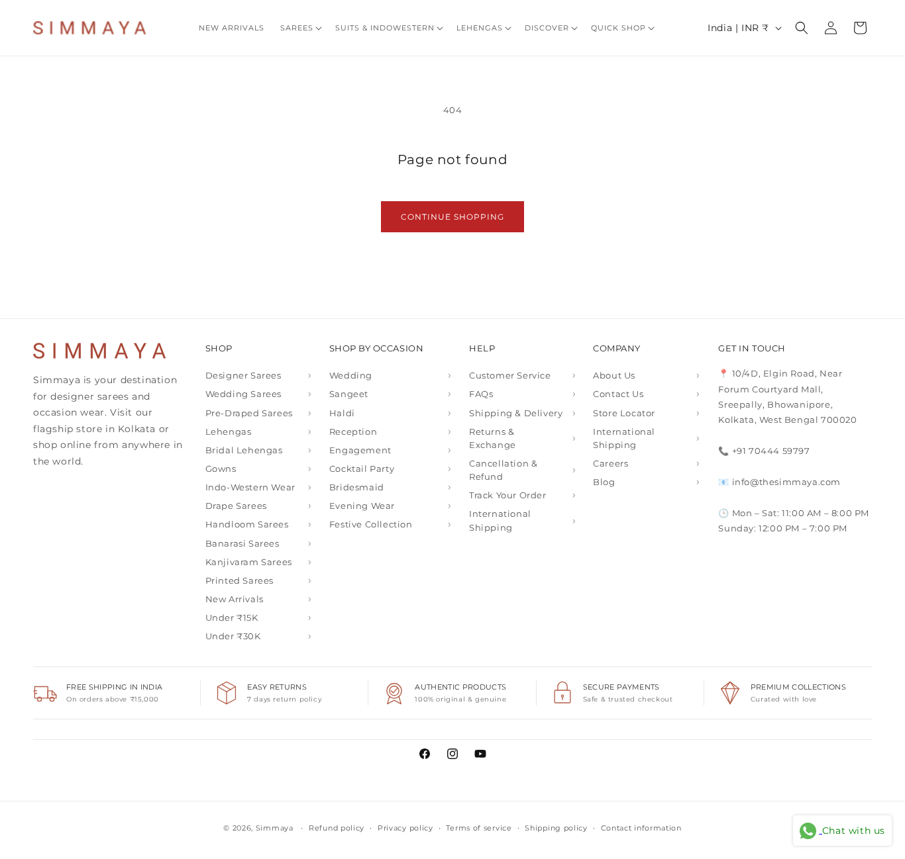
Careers (610, 463)
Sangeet (348, 393)
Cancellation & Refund (503, 470)
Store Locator (624, 413)
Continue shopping (452, 217)
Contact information (641, 828)
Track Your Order (508, 495)
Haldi (342, 413)
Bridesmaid (356, 487)
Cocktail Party (361, 468)
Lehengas (228, 431)
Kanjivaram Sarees (248, 562)
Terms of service (478, 828)
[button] (299, 27)
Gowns (221, 468)
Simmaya (274, 828)
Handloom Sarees (247, 524)
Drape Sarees (236, 505)
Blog (604, 481)
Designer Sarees (243, 375)
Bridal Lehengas (244, 450)
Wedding (350, 375)
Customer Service (510, 375)
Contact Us (618, 393)
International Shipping (500, 520)
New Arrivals (234, 599)
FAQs (481, 393)
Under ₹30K (233, 636)
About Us (614, 375)
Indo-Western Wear (250, 487)
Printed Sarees (239, 580)
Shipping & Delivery (515, 413)
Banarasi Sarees (242, 543)
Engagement (360, 450)
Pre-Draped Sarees (249, 413)
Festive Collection (371, 524)
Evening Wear (362, 505)
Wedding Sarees (243, 393)
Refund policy (336, 828)
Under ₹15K (231, 617)
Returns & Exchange (492, 438)
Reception (353, 431)
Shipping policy (556, 828)
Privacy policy (405, 828)
